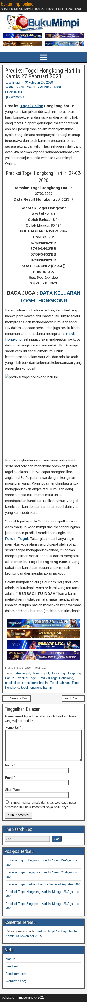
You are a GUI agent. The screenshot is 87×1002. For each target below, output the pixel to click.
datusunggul (40, 673)
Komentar (13, 727)
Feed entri (13, 966)
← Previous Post (17, 698)
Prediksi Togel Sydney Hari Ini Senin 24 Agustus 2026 (43, 884)
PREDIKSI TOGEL (22, 87)
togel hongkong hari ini (36, 687)
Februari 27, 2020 (41, 82)
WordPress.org (16, 981)
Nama (10, 765)
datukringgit (22, 673)
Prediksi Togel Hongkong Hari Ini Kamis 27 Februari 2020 (43, 73)
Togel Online (31, 106)
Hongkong (58, 673)
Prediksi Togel (26, 678)
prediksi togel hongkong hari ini (26, 682)
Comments (16, 97)
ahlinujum (15, 82)
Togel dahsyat (60, 682)
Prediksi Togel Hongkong (55, 678)
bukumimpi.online (17, 4)
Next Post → (73, 698)
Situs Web (12, 790)
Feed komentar (16, 973)
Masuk (10, 959)
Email (10, 777)
